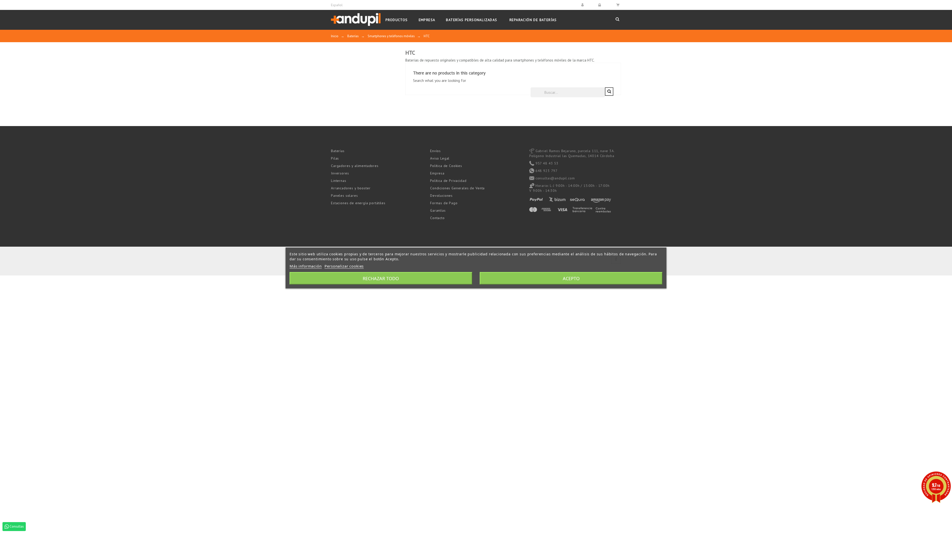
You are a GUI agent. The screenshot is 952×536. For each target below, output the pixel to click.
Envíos (435, 151)
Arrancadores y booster (350, 188)
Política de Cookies (446, 166)
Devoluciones (441, 195)
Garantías (438, 210)
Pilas (335, 158)
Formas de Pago (444, 203)
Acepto (571, 278)
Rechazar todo (381, 278)
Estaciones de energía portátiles (358, 203)
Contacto (437, 218)
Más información (306, 266)
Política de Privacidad (448, 180)
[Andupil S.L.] (356, 20)
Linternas (338, 180)
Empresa (437, 173)
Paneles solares (344, 195)
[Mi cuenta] (583, 5)
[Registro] (600, 5)
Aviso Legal (439, 158)
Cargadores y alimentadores (355, 166)
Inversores (340, 173)
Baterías (338, 151)
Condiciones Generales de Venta (457, 188)
